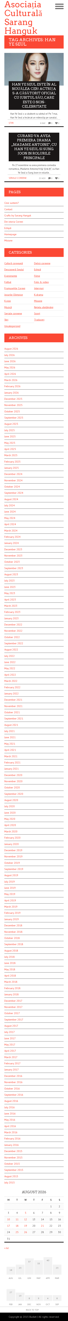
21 (42, 1225)
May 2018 (9, 969)
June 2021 (10, 737)
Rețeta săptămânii (43, 307)
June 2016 (10, 1113)
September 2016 (13, 1094)
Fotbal (7, 282)
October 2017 (12, 1013)
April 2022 (10, 674)
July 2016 (9, 1107)
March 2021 (10, 756)
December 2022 (13, 624)
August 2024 (11, 499)
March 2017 (10, 1057)
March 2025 (10, 455)
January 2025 (11, 467)
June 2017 (10, 1038)
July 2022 (9, 656)
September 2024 (13, 492)
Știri (11, 122)
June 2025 (10, 436)
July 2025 (9, 430)
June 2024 (10, 511)
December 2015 (13, 1151)
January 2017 (11, 1069)
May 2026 (9, 367)
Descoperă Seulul (14, 269)
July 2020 (9, 806)
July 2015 (9, 1182)
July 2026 (9, 355)
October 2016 (12, 1088)
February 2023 (12, 612)
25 (17, 1232)
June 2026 (10, 361)
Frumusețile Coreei (14, 288)
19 (25, 1225)
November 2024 (13, 480)
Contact (8, 209)
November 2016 (13, 1082)
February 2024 (12, 536)
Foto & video (41, 282)
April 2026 (10, 373)
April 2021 (10, 750)
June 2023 (10, 587)
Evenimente (10, 276)
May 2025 (9, 442)
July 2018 (9, 956)
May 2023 (9, 593)
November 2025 (13, 405)
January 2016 (11, 1145)
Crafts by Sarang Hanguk (17, 215)
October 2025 (12, 411)
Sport (37, 313)
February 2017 (12, 1063)
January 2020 (11, 844)
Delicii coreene (42, 263)
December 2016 (13, 1076)
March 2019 (10, 906)
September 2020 (13, 794)
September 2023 (13, 568)
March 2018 (10, 981)
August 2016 (11, 1101)
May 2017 (9, 1044)
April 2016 (10, 1126)
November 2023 (13, 555)
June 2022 (10, 662)
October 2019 (12, 862)
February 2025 (12, 461)
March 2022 (10, 681)
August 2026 (11, 348)
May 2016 (9, 1119)
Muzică (8, 307)
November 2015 (13, 1157)
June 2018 (10, 963)
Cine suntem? (11, 203)
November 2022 (13, 630)
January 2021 (11, 768)
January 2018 (11, 994)
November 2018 (13, 931)
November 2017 (13, 1007)
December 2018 (13, 925)
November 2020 (13, 781)
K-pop (7, 301)
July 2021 (9, 731)
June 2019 (10, 887)
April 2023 (10, 599)
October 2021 (12, 712)
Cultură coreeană (13, 263)
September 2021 (13, 718)
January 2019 (11, 919)
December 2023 (13, 549)
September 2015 (13, 1170)
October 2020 (12, 787)
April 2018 (10, 975)
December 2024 (13, 474)
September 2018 (13, 944)
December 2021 (13, 699)
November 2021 (13, 706)
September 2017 (13, 1019)
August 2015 (11, 1176)
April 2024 (10, 524)
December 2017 (13, 1000)
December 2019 (13, 850)
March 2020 (10, 831)
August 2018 (11, 950)
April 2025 (10, 449)
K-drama (38, 294)
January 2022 (11, 693)
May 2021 (9, 743)
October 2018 (12, 938)
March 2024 (10, 530)
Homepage (10, 234)
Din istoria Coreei (13, 221)
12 (25, 1219)
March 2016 (10, 1132)
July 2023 (9, 580)
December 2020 (13, 775)
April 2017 (10, 1050)
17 (8, 1225)
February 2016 (12, 1138)
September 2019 (13, 869)
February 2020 (12, 837)
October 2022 (12, 637)
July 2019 (9, 881)
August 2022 (11, 649)
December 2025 (13, 398)
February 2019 (12, 912)
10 (8, 1219)
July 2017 (9, 1032)
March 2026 (10, 380)
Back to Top (32, 1309)
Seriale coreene (17, 178)
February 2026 (12, 386)
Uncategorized (12, 326)
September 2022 (13, 643)
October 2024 (12, 486)
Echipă (7, 228)
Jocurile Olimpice (13, 294)
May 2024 (9, 518)
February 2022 (12, 687)
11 (17, 1219)
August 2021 (11, 725)
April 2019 (10, 900)
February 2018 (12, 988)
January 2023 (11, 618)
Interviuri (39, 288)
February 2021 (12, 762)
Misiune (8, 240)
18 (17, 1225)
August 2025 (11, 423)
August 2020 (11, 800)
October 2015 (12, 1163)
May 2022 (9, 668)
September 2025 (13, 417)
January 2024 (11, 543)
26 (25, 1232)
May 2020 (9, 819)
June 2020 (10, 812)
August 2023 (11, 574)
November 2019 (13, 856)
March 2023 (10, 605)
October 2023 (12, 561)
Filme (37, 276)
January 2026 (11, 392)
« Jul (6, 1248)
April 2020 (10, 825)
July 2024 (9, 505)
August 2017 (11, 1025)
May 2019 (9, 894)
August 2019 (11, 875)
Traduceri (39, 319)
